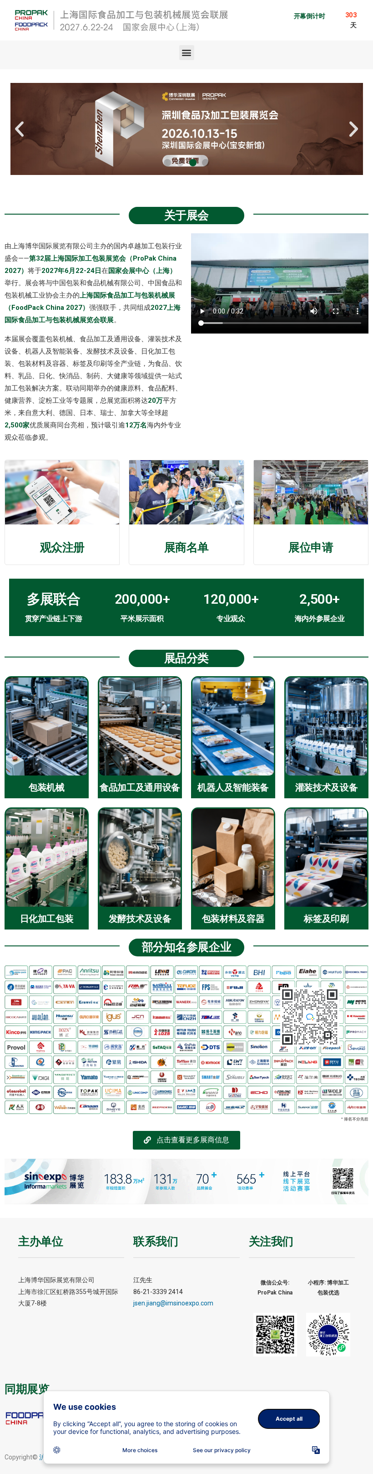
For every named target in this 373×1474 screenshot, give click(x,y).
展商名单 (186, 547)
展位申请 (310, 547)
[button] (186, 52)
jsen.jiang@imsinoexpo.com (173, 1303)
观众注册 (62, 547)
